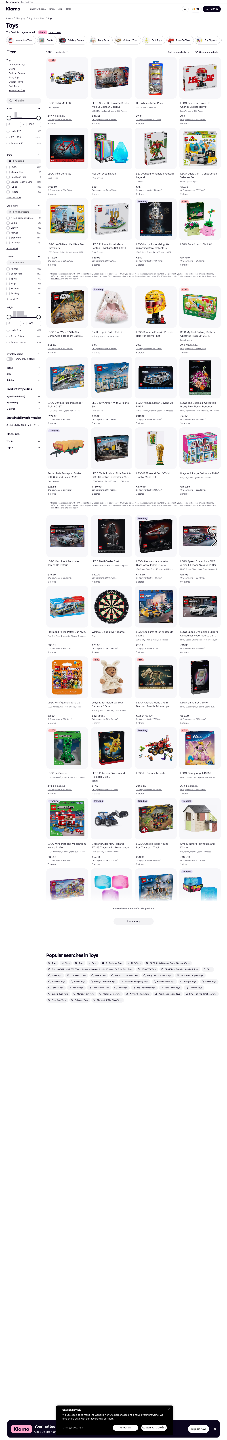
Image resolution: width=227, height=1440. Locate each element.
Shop (52, 9)
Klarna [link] (9, 18)
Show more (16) (17, 90)
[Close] (168, 1409)
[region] (114, 1420)
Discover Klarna (37, 9)
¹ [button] (60, 119)
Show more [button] (133, 921)
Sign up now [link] (198, 1428)
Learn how (54, 32)
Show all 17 (12, 299)
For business (27, 2)
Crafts (12, 69)
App (60, 9)
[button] (196, 9)
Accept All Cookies (154, 1427)
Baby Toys (14, 77)
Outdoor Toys (16, 82)
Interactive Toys (17, 64)
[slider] (9, 118)
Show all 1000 (13, 197)
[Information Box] (67, 52)
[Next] (216, 40)
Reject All (126, 1427)
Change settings (73, 1427)
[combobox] (179, 52)
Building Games (17, 73)
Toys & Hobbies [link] (36, 18)
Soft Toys (14, 86)
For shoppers (12, 2)
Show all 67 (12, 248)
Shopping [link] (20, 18)
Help (68, 9)
